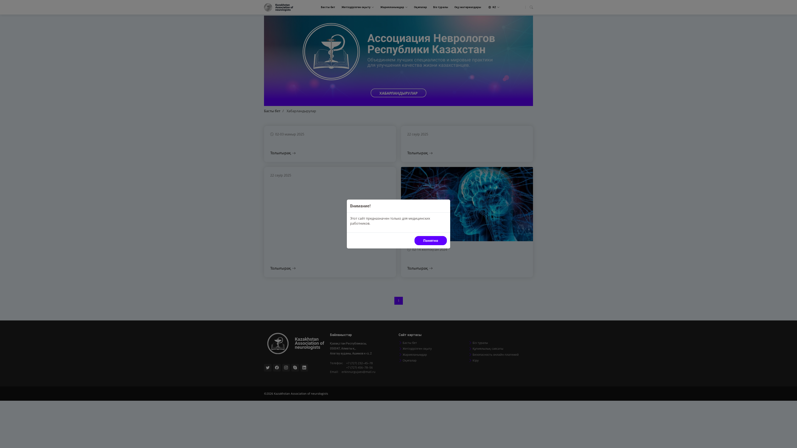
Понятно (430, 240)
